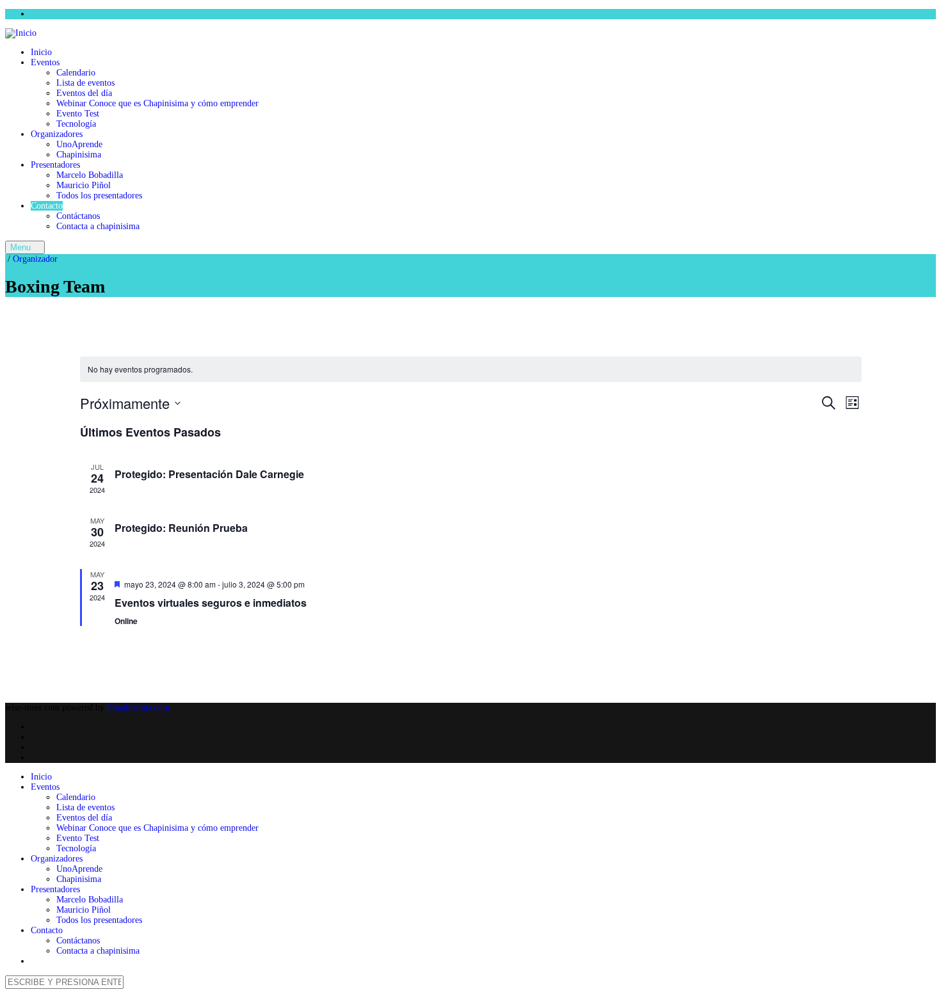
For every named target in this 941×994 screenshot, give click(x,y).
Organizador (35, 259)
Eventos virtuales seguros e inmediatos (211, 602)
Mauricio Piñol (83, 185)
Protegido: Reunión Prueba (181, 527)
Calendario (75, 72)
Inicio (41, 52)
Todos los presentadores (99, 195)
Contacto (47, 206)
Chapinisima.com (138, 707)
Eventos (45, 62)
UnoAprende (79, 144)
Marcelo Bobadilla (89, 175)
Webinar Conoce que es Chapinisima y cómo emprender (157, 103)
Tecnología (76, 124)
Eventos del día (84, 93)
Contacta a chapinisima (98, 226)
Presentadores (55, 165)
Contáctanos (78, 216)
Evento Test (77, 113)
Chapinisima (78, 154)
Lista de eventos (85, 83)
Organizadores (57, 134)
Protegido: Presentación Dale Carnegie (209, 474)
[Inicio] (20, 33)
